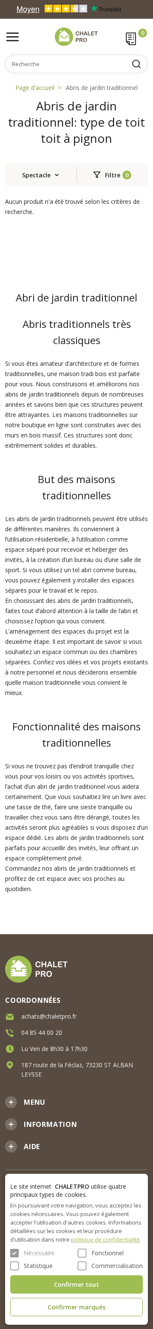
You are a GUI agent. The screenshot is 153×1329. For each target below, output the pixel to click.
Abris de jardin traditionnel (102, 88)
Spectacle (36, 175)
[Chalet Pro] (76, 36)
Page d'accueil (34, 88)
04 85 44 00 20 (41, 1032)
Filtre (112, 175)
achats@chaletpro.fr (48, 1016)
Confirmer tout (76, 1284)
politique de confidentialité (105, 1239)
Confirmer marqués (76, 1307)
